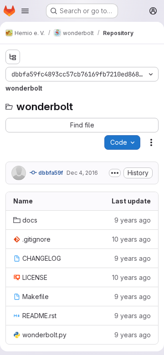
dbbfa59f (50, 172)
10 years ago (131, 239)
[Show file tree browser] (12, 57)
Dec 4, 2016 (82, 172)
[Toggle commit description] (115, 173)
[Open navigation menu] (25, 11)
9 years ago (132, 220)
